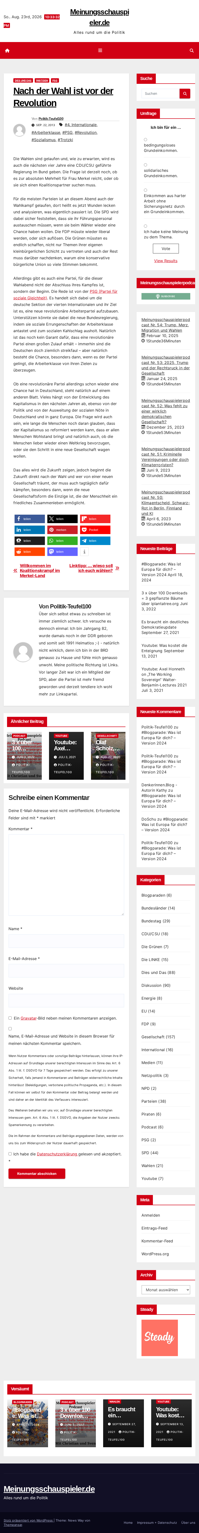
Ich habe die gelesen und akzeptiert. (65, 1158)
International (153, 1049)
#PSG (67, 132)
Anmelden (150, 1215)
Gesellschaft (107, 735)
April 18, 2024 (28, 1424)
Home (128, 1522)
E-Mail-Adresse (24, 958)
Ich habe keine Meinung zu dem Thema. (166, 234)
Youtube (61, 735)
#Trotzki (65, 139)
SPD (145, 1152)
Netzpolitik (151, 1075)
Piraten (148, 1114)
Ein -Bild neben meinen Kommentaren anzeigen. (65, 1018)
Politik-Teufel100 (51, 119)
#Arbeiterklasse (46, 132)
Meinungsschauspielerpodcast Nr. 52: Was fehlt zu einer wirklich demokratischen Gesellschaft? (165, 411)
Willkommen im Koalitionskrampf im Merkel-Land (40, 570)
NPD (145, 1088)
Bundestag (151, 920)
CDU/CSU (150, 933)
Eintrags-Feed (154, 1228)
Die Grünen (151, 946)
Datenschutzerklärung (57, 1154)
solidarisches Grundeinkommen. (161, 173)
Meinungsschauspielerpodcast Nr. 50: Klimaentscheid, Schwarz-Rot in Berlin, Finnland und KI (165, 503)
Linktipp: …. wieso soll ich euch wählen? (91, 568)
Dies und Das (23, 80)
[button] (192, 50)
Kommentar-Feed (157, 1241)
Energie (148, 998)
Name (15, 928)
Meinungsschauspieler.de (49, 1488)
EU (144, 1011)
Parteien (42, 80)
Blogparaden (153, 895)
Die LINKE (150, 959)
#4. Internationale (81, 124)
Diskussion (151, 985)
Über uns (188, 1522)
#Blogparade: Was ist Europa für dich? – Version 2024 (161, 569)
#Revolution (86, 132)
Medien (148, 1062)
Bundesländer (154, 908)
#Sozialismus (44, 139)
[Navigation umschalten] (100, 50)
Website (15, 988)
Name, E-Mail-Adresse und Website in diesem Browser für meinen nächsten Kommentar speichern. (61, 1040)
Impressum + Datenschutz (157, 1522)
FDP (145, 1024)
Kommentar (20, 828)
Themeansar (13, 1525)
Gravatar (28, 1018)
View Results (165, 260)
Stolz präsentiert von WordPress (29, 1520)
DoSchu (148, 819)
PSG (55, 80)
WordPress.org (155, 1253)
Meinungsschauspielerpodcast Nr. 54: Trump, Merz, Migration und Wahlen (165, 325)
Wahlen (148, 1165)
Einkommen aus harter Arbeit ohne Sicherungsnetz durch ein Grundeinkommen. (165, 203)
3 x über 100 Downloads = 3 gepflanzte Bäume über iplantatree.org (164, 598)
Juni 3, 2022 (74, 1424)
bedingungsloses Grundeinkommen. (161, 148)
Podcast (19, 735)
